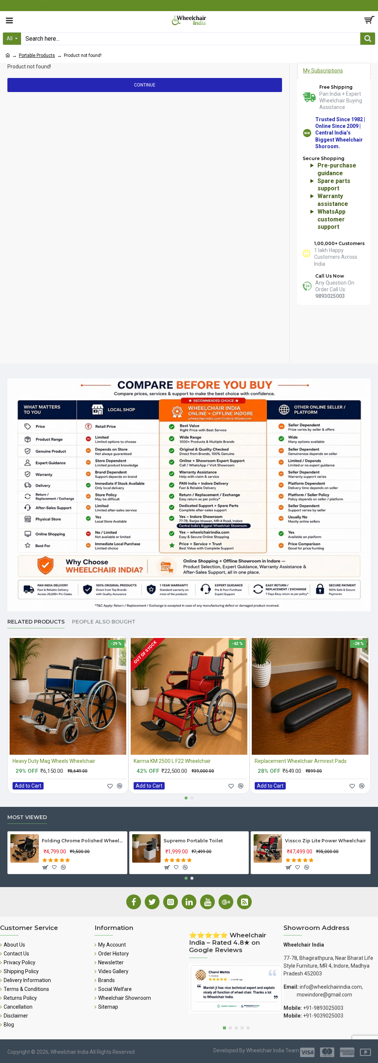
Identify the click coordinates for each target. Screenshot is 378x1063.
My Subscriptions (323, 71)
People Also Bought (103, 622)
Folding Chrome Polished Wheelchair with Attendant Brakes (83, 840)
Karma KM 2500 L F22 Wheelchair (172, 761)
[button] (186, 798)
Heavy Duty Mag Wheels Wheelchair (54, 761)
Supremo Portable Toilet (193, 840)
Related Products (36, 622)
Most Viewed (27, 817)
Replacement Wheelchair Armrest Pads (301, 761)
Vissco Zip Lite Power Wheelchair (325, 840)
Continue (144, 85)
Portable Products (37, 55)
